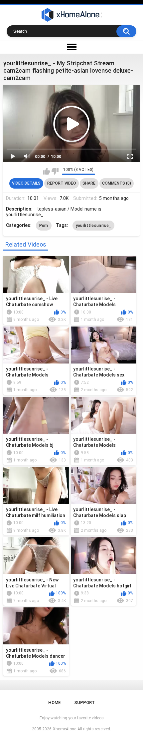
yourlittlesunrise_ (93, 225)
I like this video (46, 171)
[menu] (71, 47)
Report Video (61, 183)
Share (88, 183)
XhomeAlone (64, 729)
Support (84, 702)
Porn (43, 225)
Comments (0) (116, 183)
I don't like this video (55, 171)
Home (54, 702)
